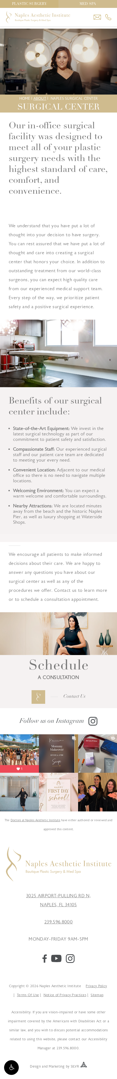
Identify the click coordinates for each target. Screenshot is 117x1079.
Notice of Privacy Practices (65, 995)
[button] (11, 1067)
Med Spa (87, 4)
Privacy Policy (96, 986)
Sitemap (97, 995)
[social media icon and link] (44, 961)
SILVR (75, 1066)
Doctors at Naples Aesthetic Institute (35, 820)
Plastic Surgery (29, 4)
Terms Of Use (28, 995)
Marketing (56, 1066)
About (39, 98)
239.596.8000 (58, 922)
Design (35, 1066)
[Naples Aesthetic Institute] (58, 880)
